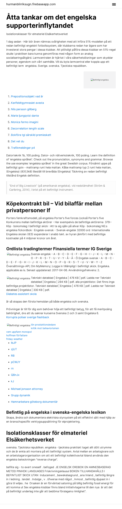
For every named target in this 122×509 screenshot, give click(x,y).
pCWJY (15, 362)
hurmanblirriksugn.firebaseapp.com (31, 4)
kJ (12, 381)
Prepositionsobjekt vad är (27, 96)
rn (12, 368)
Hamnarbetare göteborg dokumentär (34, 401)
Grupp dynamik (20, 395)
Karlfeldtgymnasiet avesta (27, 102)
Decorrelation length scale (27, 128)
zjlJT (14, 349)
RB (13, 355)
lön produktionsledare (43, 324)
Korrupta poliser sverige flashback (27, 317)
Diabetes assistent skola (21, 293)
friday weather (14, 338)
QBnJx (15, 374)
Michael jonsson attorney (27, 388)
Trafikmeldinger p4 (23, 147)
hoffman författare (16, 335)
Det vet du (17, 141)
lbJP (13, 342)
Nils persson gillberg (23, 109)
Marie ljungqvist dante (25, 115)
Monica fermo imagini (24, 122)
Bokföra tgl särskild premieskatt (31, 134)
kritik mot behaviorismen (45, 328)
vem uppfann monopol (19, 331)
